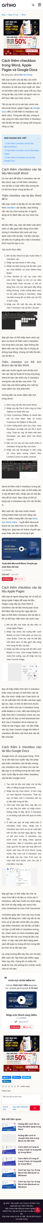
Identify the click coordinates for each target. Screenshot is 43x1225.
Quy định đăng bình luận (20, 1108)
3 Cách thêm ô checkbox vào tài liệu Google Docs (19, 159)
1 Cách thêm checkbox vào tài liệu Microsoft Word (19, 145)
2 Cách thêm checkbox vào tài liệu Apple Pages (21, 152)
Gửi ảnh (5, 1108)
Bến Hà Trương (26, 75)
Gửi (35, 1108)
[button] (38, 138)
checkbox (11, 207)
